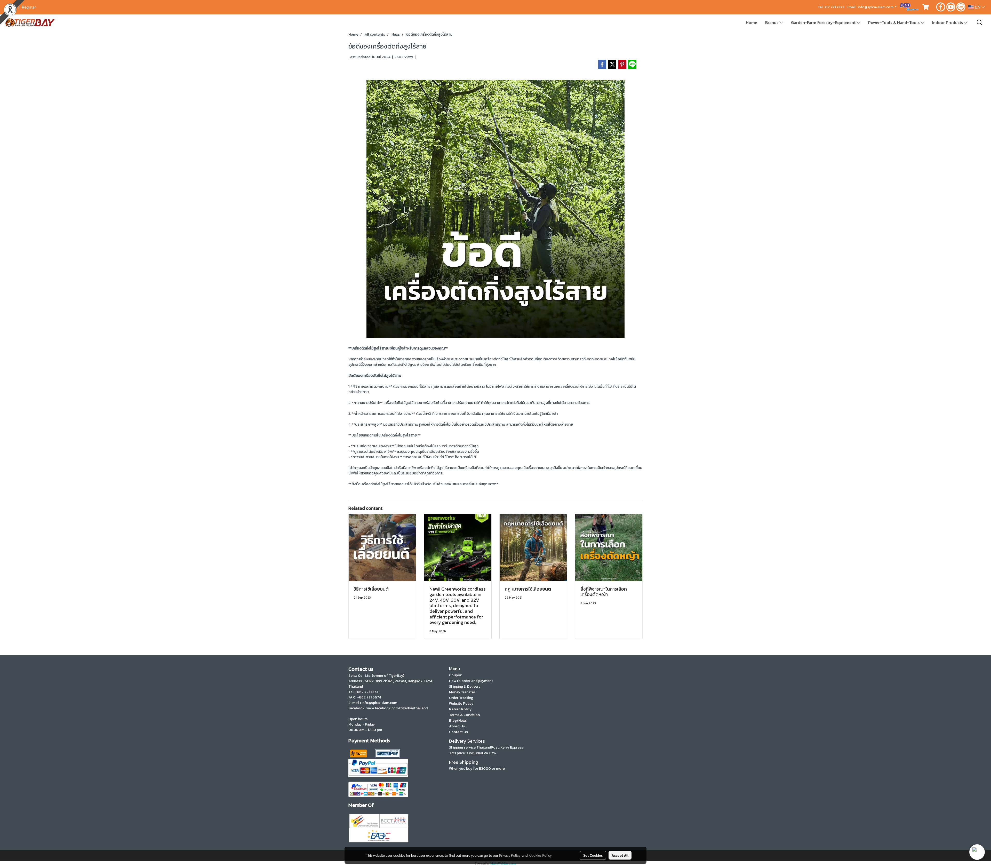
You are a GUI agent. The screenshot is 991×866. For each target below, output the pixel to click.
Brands (772, 22)
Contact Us (458, 732)
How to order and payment (471, 681)
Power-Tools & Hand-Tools (894, 22)
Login (11, 7)
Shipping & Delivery (465, 686)
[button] (979, 22)
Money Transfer (462, 692)
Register (29, 7)
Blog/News (458, 720)
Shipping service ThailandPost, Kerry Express (486, 747)
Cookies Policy (540, 855)
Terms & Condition (464, 715)
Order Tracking (461, 698)
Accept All (620, 855)
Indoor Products (948, 22)
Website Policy (461, 703)
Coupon (455, 675)
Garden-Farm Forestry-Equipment (824, 22)
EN (977, 7)
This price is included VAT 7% (472, 753)
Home (751, 22)
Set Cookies (593, 855)
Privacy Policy (509, 855)
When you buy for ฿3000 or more (477, 768)
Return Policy (460, 709)
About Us (457, 726)
